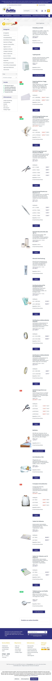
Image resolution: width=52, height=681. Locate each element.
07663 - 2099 (6, 654)
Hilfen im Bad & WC (7, 53)
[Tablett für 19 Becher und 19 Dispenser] (25, 572)
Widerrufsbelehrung (32, 650)
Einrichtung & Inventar (8, 62)
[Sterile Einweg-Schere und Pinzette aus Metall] (25, 170)
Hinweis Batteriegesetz (31, 654)
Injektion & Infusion (7, 49)
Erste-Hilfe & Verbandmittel (9, 65)
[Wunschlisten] (45, 10)
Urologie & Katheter (7, 51)
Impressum (30, 647)
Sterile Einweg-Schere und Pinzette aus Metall (40, 152)
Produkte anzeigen (7, 77)
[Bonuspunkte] (10, 23)
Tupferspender (36, 54)
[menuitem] (48, 10)
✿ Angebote (6, 33)
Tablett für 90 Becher (38, 521)
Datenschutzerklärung (33, 652)
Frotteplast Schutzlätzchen (40, 484)
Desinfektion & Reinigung (9, 39)
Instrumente (6, 69)
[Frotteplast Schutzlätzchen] (25, 501)
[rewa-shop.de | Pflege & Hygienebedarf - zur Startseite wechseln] (9, 10)
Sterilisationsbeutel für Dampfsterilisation (39, 286)
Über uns (5, 106)
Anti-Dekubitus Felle (38, 457)
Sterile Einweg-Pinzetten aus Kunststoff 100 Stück (40, 117)
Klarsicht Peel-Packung (39, 258)
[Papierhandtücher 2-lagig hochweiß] (25, 97)
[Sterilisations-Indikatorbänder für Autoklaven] (25, 370)
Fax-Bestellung (6, 102)
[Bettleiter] (25, 442)
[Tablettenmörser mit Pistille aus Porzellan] (25, 602)
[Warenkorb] (48, 10)
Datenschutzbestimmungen (36, 634)
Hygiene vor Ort (7, 46)
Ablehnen (17, 679)
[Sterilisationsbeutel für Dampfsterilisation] (25, 301)
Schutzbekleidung (7, 37)
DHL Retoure (6, 107)
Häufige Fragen (6, 109)
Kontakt (5, 104)
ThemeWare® (36, 665)
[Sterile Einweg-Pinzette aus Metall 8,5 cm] (25, 210)
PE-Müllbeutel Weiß (38, 28)
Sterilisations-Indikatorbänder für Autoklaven (41, 355)
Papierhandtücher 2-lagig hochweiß (39, 82)
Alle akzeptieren (25, 679)
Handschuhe (6, 35)
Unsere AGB (18, 650)
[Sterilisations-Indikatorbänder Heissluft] (25, 335)
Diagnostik (5, 60)
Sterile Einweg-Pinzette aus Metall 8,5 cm (40, 192)
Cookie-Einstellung (7, 100)
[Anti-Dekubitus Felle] (25, 468)
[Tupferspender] (25, 66)
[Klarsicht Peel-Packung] (25, 270)
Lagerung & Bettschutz (8, 67)
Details (36, 48)
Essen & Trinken (7, 56)
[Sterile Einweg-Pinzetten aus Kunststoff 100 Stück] (25, 132)
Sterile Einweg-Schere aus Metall (39, 390)
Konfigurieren (34, 679)
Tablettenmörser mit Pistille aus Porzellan (40, 591)
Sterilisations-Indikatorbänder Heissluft (41, 320)
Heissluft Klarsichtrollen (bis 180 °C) (40, 232)
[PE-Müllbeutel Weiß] (25, 39)
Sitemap (17, 647)
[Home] (3, 15)
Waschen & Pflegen (7, 42)
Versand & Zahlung (32, 649)
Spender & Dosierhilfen (8, 44)
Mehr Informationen (33, 675)
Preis (4, 74)
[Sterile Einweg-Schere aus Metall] (25, 408)
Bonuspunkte (31, 646)
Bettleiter (35, 430)
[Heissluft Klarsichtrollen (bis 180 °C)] (25, 243)
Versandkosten (30, 664)
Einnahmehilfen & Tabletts (9, 58)
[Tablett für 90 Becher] (25, 537)
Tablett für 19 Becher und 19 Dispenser (40, 557)
